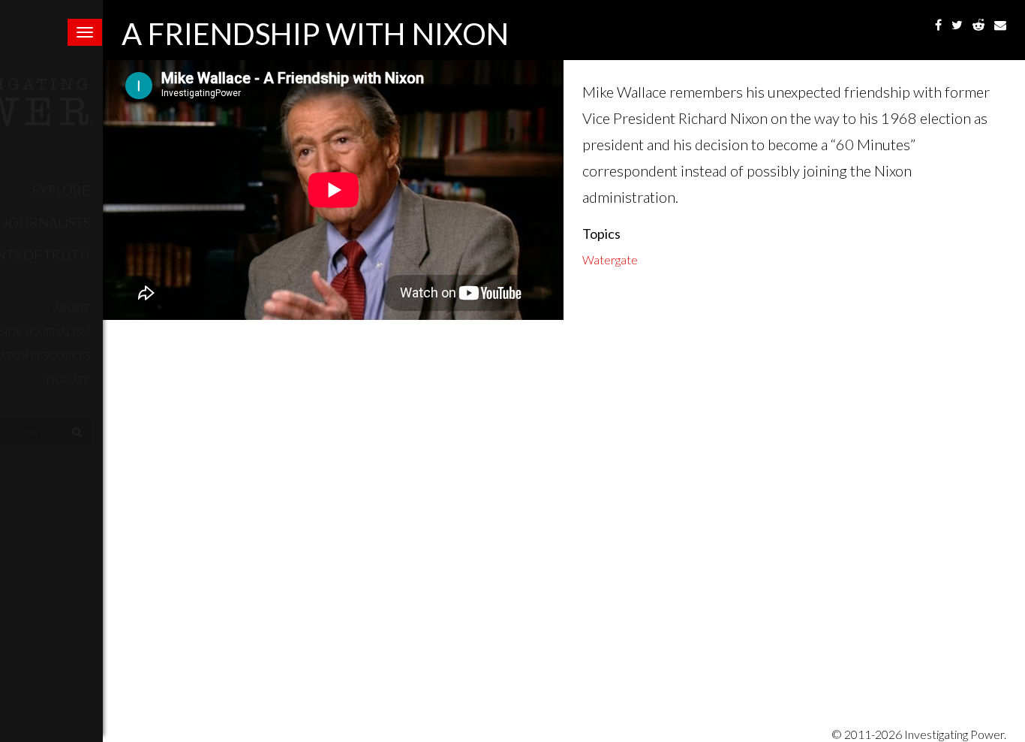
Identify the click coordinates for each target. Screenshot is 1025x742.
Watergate (610, 259)
